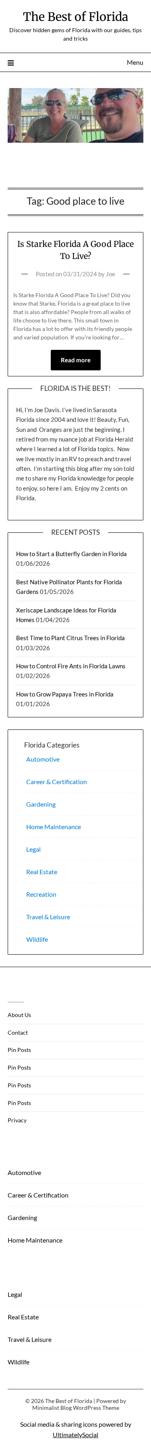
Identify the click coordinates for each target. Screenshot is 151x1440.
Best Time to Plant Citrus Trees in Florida (70, 637)
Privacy (17, 1120)
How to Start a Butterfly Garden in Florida (71, 553)
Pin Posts (19, 1049)
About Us (19, 1014)
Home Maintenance (53, 826)
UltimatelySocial (75, 1434)
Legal (33, 849)
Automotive (43, 759)
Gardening (41, 804)
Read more (76, 360)
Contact (18, 1032)
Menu (135, 62)
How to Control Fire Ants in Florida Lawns (71, 666)
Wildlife (37, 939)
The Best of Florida (75, 16)
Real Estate (41, 871)
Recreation (41, 894)
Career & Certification (56, 781)
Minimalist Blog (52, 1407)
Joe (110, 273)
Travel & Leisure (48, 916)
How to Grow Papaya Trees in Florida (65, 694)
